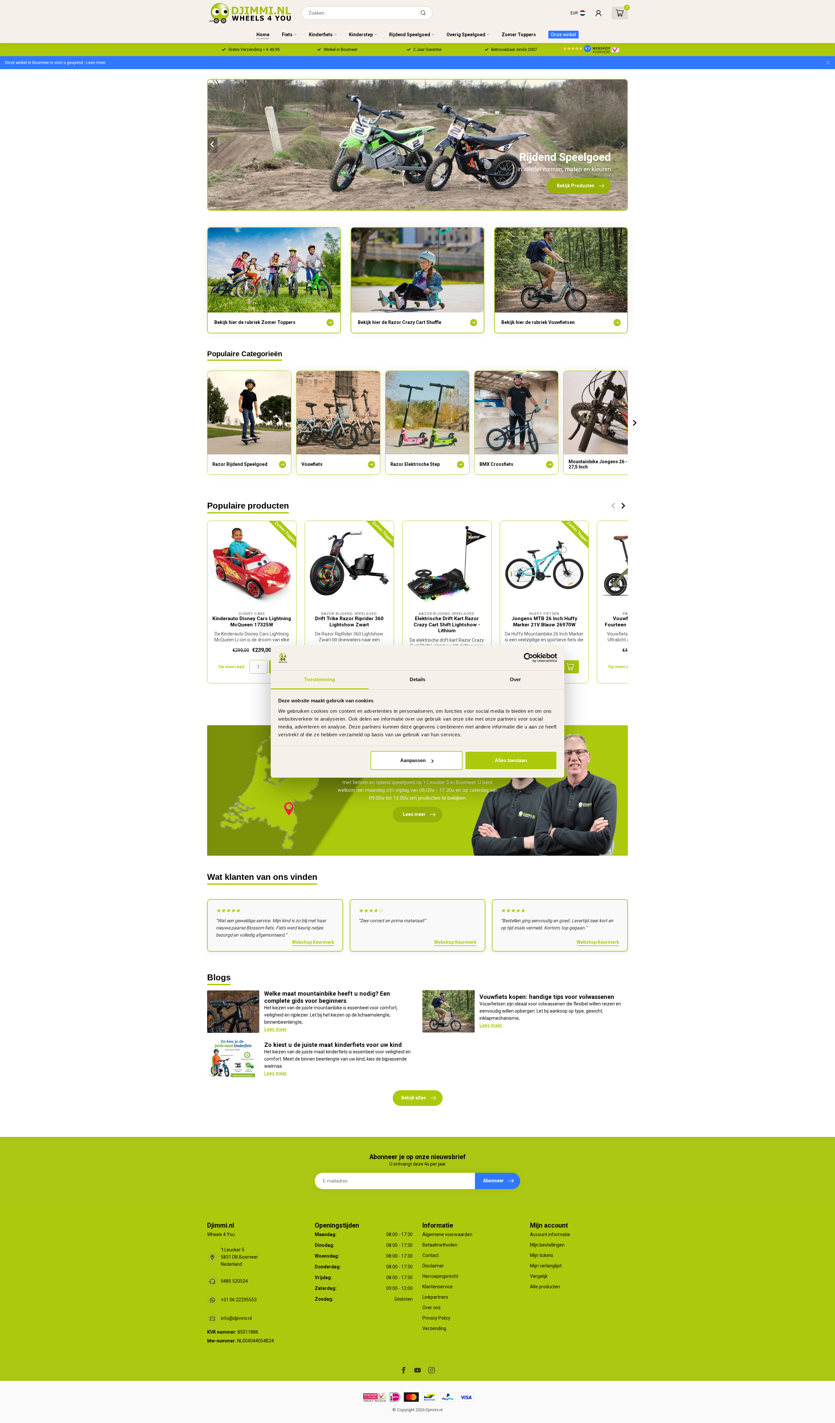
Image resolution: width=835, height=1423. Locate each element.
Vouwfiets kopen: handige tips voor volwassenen (546, 996)
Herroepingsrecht (440, 1276)
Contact (430, 1255)
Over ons (431, 1307)
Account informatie (550, 1234)
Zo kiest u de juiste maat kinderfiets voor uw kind (333, 1044)
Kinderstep (361, 34)
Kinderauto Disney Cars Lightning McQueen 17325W (251, 621)
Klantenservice (437, 1286)
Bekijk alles (413, 1097)
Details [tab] (418, 679)
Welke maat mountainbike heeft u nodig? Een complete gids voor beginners (327, 997)
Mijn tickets (541, 1255)
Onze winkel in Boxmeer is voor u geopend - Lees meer (55, 62)
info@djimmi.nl (236, 1318)
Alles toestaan (511, 760)
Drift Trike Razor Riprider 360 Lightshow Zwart (349, 621)
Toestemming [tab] (319, 679)
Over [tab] (515, 679)
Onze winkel (563, 34)
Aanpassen (413, 760)
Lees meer (275, 1029)
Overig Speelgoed (466, 34)
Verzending (434, 1328)
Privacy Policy (436, 1318)
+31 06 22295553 (239, 1299)
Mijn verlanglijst (546, 1265)
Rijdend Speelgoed (409, 34)
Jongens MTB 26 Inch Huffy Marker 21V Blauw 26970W (544, 621)
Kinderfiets (321, 34)
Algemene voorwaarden (447, 1234)
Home (262, 34)
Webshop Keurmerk (313, 942)
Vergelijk (539, 1276)
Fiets (287, 34)
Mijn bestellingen (547, 1244)
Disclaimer (433, 1265)
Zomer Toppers (519, 34)
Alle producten (545, 1286)
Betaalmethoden (439, 1244)
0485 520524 (234, 1281)
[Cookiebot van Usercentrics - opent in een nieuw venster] (528, 658)
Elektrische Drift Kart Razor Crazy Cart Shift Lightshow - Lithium (447, 625)
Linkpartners (435, 1297)
